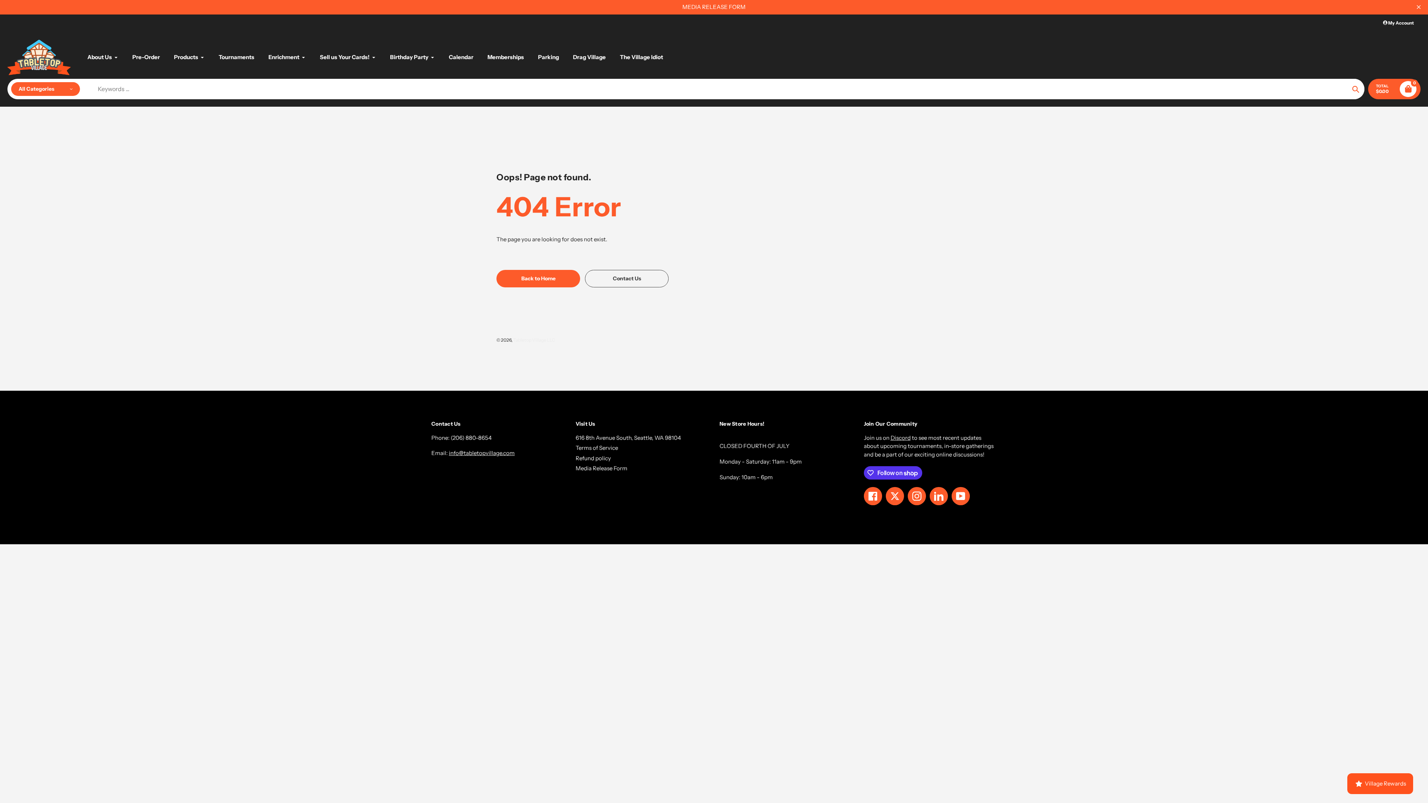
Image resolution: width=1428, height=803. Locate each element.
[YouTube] (671, 472)
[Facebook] (637, 472)
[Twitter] (626, 472)
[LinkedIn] (660, 472)
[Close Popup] (834, 320)
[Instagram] (649, 472)
